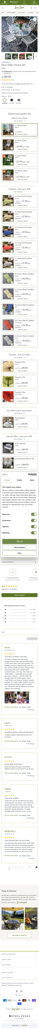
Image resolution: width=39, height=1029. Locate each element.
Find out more (6, 899)
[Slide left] (3, 56)
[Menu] (4, 7)
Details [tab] (19, 480)
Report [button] (24, 707)
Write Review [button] (19, 595)
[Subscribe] (35, 978)
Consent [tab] (7, 480)
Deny (19, 553)
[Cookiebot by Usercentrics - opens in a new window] (28, 474)
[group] (20, 586)
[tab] (32, 638)
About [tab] (32, 480)
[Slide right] (36, 56)
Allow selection (19, 547)
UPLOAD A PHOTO (19, 935)
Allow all (19, 541)
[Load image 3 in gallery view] (22, 56)
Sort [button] (3, 632)
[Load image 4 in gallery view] (29, 56)
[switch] (34, 520)
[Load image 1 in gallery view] (8, 56)
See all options (18, 121)
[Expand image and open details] (12, 133)
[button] (31, 7)
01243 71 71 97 (21, 84)
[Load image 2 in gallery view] (15, 56)
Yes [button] (20, 707)
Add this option (23, 134)
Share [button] (28, 707)
